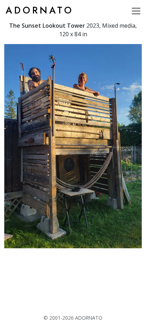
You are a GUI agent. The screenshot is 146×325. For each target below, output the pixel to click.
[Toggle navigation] (136, 10)
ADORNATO (40, 10)
